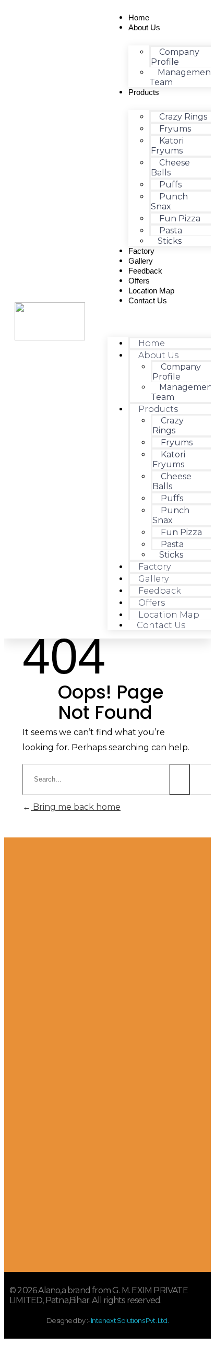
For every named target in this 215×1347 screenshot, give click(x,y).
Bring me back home (76, 807)
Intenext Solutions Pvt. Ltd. (129, 1320)
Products (143, 92)
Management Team (181, 77)
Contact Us (147, 300)
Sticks (170, 241)
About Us (144, 27)
